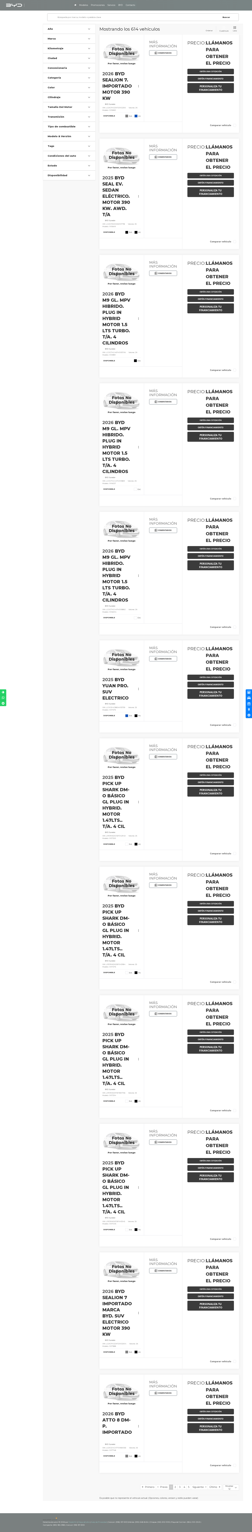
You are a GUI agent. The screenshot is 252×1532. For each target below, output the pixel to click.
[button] (75, 5)
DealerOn (73, 1522)
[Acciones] (138, 86)
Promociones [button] (98, 5)
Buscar (226, 17)
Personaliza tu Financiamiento (210, 88)
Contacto (130, 5)
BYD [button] (120, 5)
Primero (148, 1487)
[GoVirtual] (50, 1518)
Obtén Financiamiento (210, 78)
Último (214, 1487)
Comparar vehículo (220, 125)
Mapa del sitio (84, 1522)
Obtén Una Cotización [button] (211, 71)
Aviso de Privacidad (99, 1522)
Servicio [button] (111, 5)
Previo (163, 1487)
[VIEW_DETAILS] (121, 51)
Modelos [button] (83, 5)
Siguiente (198, 1487)
